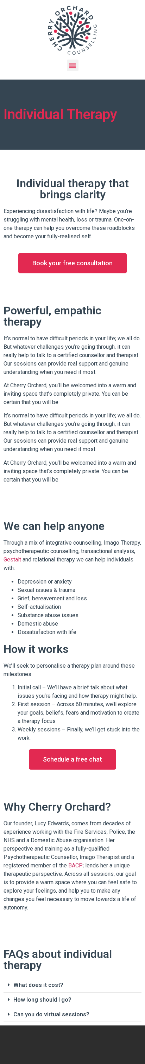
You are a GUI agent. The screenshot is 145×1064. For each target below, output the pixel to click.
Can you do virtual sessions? (51, 1014)
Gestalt (12, 559)
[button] (72, 263)
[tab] (72, 985)
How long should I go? (42, 999)
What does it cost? (38, 985)
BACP (75, 865)
